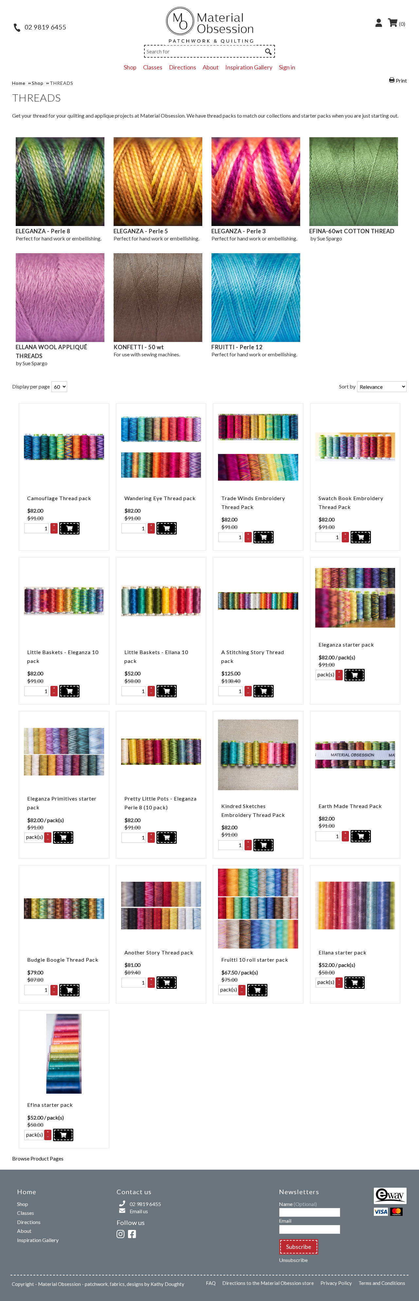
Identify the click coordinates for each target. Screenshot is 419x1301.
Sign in (287, 67)
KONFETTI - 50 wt (139, 347)
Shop (130, 67)
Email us (139, 1211)
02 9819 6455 (44, 27)
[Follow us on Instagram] (122, 1233)
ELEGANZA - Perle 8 (43, 231)
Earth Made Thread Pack (350, 806)
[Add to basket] (69, 528)
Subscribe (298, 1246)
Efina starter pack (50, 1105)
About (211, 67)
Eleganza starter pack (346, 644)
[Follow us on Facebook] (133, 1233)
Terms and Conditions (381, 1283)
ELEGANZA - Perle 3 (238, 231)
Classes (152, 67)
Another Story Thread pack (158, 952)
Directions (182, 67)
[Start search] (268, 50)
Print (401, 80)
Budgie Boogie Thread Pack (63, 959)
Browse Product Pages (38, 1158)
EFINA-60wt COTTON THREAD (351, 231)
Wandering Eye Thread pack (160, 498)
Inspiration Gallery (248, 67)
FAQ (211, 1283)
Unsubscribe (293, 1260)
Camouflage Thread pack (59, 498)
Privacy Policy (336, 1283)
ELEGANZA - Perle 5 (141, 231)
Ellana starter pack (343, 952)
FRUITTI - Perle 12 (237, 347)
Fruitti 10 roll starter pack (254, 959)
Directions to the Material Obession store (268, 1283)
